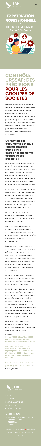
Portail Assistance (14, 402)
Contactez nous (13, 409)
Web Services (11, 405)
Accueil (8, 396)
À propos (9, 399)
